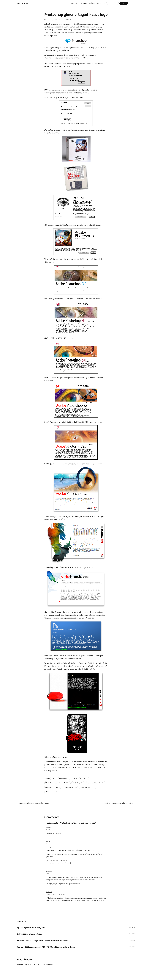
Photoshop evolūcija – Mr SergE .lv (56, 894)
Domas (63, 20)
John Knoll (63, 778)
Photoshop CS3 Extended (95, 783)
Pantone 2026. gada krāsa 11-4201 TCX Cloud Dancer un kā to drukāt (46, 947)
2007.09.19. (49, 827)
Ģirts (47, 873)
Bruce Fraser (79, 663)
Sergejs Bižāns (55, 20)
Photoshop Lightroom (87, 787)
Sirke (47, 844)
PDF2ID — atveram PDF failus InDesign (118, 803)
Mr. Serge (22, 3)
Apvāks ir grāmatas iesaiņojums (31, 927)
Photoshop (84, 778)
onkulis (48, 829)
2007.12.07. (49, 892)
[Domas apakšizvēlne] (77, 3)
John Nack (73, 778)
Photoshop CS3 (77, 783)
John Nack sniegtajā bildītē (91, 47)
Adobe (47, 778)
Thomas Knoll (50, 792)
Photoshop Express (70, 787)
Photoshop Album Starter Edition (57, 783)
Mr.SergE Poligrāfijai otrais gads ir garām (34, 803)
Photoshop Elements (52, 787)
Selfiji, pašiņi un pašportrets (29, 934)
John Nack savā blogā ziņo (56, 24)
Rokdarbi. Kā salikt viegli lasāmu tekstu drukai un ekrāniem (42, 940)
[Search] (123, 3)
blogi (54, 778)
